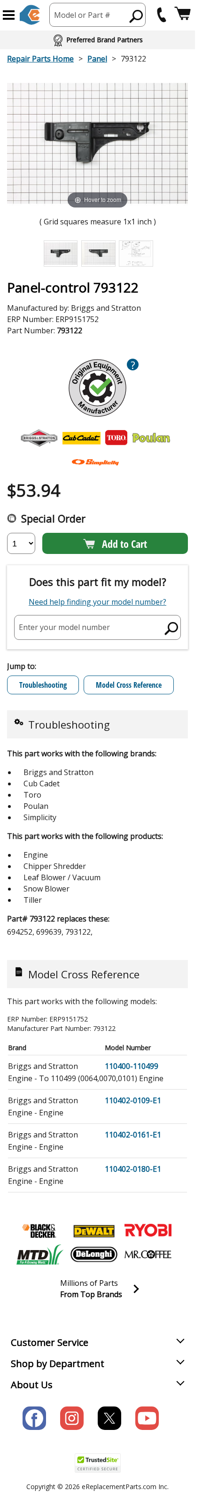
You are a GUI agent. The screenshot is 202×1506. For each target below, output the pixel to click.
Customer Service (49, 1342)
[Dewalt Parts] (93, 1231)
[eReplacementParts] (30, 15)
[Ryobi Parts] (147, 1231)
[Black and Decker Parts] (39, 1231)
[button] (9, 15)
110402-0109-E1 (133, 1100)
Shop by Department (57, 1363)
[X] (109, 1418)
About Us (32, 1384)
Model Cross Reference (129, 685)
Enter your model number (64, 627)
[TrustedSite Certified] (97, 1463)
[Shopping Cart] (182, 14)
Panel (97, 59)
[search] (136, 16)
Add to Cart (124, 544)
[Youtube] (147, 1418)
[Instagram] (72, 1418)
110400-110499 (131, 1066)
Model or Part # (82, 15)
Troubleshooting (43, 685)
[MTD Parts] (39, 1254)
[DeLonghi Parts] (93, 1254)
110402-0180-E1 (133, 1169)
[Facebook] (34, 1418)
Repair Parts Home (40, 59)
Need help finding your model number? (97, 602)
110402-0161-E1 (133, 1135)
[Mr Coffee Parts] (147, 1254)
